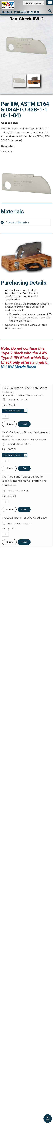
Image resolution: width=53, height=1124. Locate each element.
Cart (25, 424)
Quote (10, 424)
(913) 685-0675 (23, 12)
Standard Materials (17, 222)
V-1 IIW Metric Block (18, 367)
